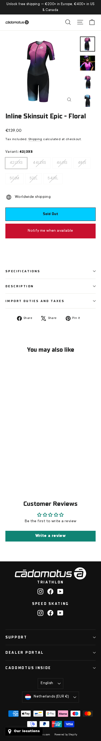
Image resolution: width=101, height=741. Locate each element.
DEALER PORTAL (24, 653)
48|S (82, 161)
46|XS (62, 161)
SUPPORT (16, 637)
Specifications (22, 271)
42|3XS (16, 161)
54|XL (53, 177)
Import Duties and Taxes (34, 301)
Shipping (35, 139)
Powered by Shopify (65, 734)
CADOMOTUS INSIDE (28, 668)
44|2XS (39, 161)
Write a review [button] (50, 536)
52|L (34, 177)
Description (19, 286)
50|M (14, 177)
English (47, 683)
